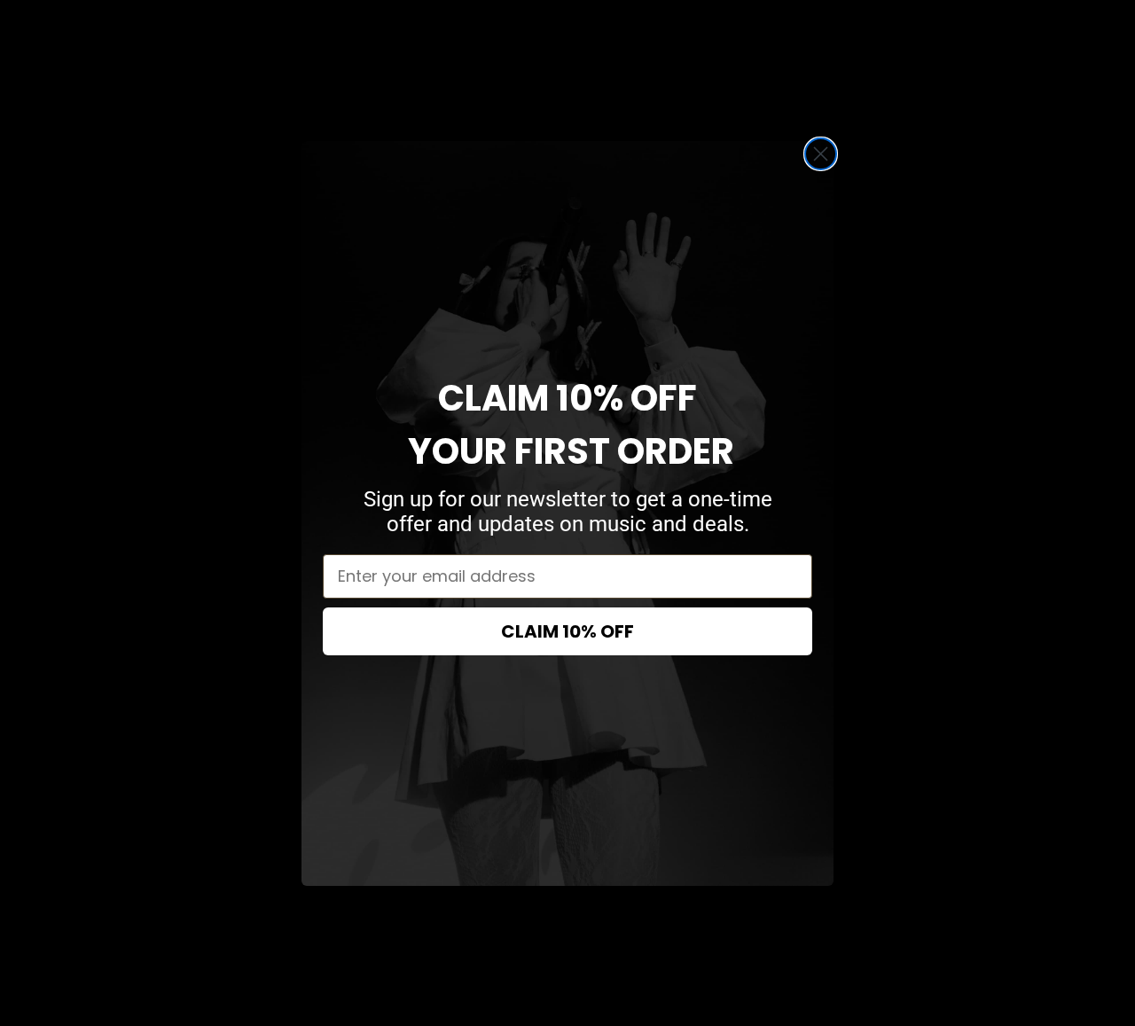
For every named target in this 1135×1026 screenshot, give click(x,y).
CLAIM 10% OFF (567, 631)
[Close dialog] (820, 153)
